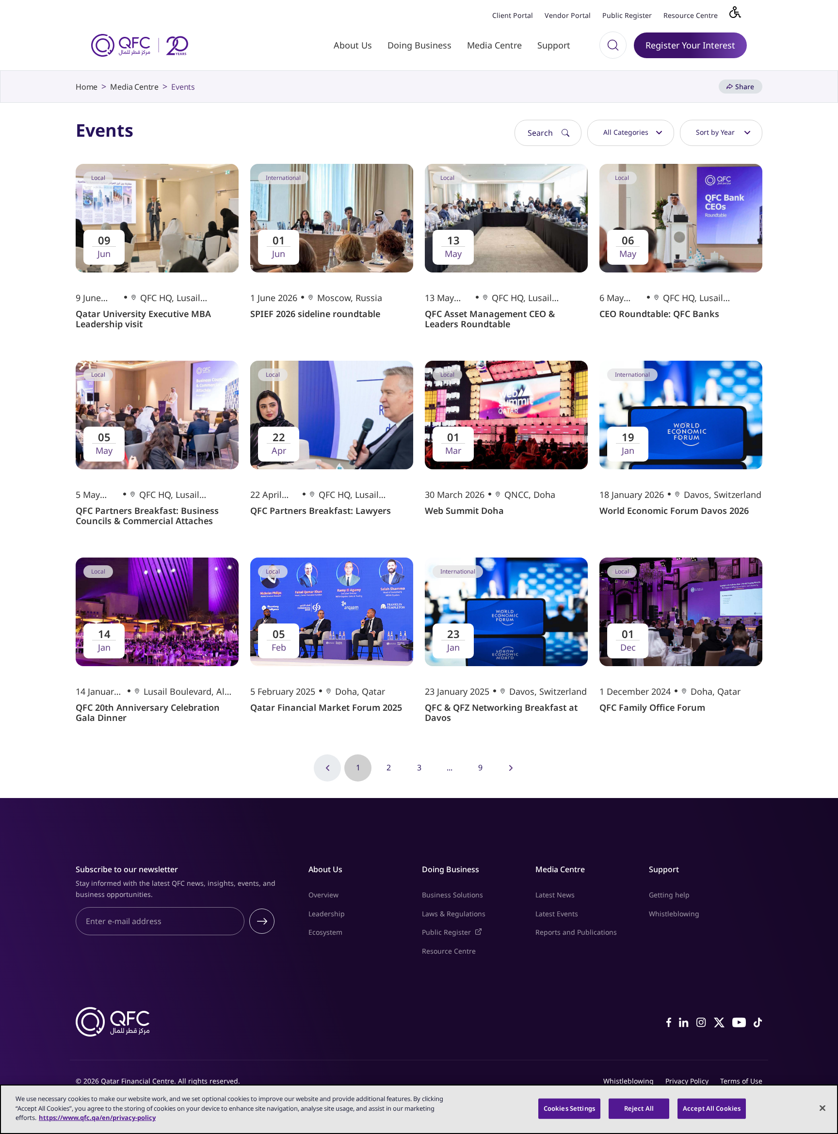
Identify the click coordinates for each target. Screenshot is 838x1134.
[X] (719, 1021)
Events (183, 86)
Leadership (326, 913)
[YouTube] (739, 1021)
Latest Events (556, 913)
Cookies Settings (569, 1108)
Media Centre (494, 45)
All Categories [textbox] (625, 132)
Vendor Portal (568, 15)
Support (553, 45)
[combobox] (630, 133)
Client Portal (512, 15)
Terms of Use (741, 1081)
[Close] (822, 1108)
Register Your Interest (690, 45)
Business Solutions (452, 894)
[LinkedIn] (684, 1021)
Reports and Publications (576, 932)
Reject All (639, 1108)
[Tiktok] (758, 1021)
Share (744, 86)
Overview (323, 894)
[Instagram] (701, 1021)
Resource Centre (690, 15)
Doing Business (419, 45)
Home (86, 86)
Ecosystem (325, 932)
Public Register (627, 15)
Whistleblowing (674, 913)
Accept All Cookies (712, 1108)
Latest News (555, 894)
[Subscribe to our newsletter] (261, 921)
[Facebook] (668, 1021)
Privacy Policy (687, 1081)
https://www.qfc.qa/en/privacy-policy (97, 1117)
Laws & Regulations (453, 913)
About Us (353, 45)
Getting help (669, 894)
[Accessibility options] (741, 14)
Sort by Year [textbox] (715, 132)
